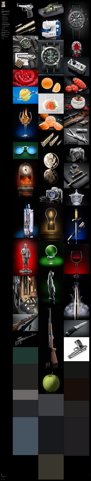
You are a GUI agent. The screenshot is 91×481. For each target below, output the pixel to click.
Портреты (3, 27)
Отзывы (2, 38)
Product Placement (5, 19)
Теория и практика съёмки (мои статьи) (5, 32)
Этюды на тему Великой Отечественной (6, 14)
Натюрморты (4, 16)
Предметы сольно (5, 17)
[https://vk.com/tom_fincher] (1, 474)
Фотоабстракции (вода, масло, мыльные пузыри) (6, 24)
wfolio (3, 479)
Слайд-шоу (3, 29)
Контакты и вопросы (4, 36)
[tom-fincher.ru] (3, 4)
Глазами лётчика (5, 22)
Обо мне (2, 9)
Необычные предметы (4, 30)
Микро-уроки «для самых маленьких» (5, 35)
